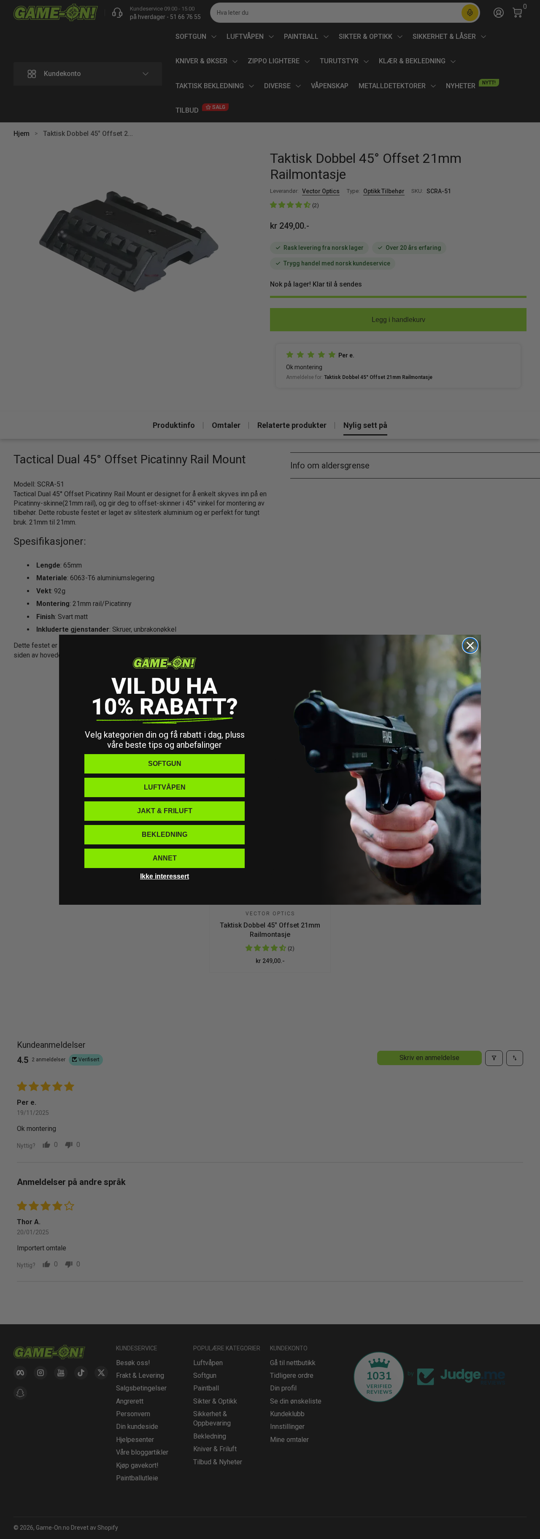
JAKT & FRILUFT (164, 810)
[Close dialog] (470, 645)
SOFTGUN (164, 763)
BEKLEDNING (164, 834)
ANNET (165, 858)
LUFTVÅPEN (165, 787)
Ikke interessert (164, 876)
